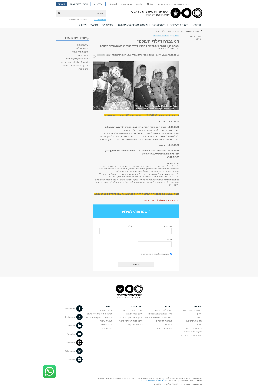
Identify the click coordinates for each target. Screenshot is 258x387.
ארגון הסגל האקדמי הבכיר (130, 317)
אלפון (199, 314)
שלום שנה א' (82, 45)
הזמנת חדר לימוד (80, 52)
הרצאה (176, 35)
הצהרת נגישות (106, 321)
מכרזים (199, 324)
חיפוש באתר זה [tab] (100, 20)
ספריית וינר (107, 25)
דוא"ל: (130, 226)
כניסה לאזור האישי (164, 328)
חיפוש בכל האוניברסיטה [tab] (78, 20)
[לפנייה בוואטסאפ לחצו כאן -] (49, 371)
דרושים (199, 317)
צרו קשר (94, 25)
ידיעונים (168, 324)
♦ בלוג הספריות (126, 4)
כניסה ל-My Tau (135, 324)
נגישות (109, 306)
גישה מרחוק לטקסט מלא (77, 58)
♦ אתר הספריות (164, 4)
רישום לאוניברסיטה (163, 310)
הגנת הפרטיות (106, 324)
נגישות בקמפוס (105, 310)
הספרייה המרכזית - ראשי (189, 31)
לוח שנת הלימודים (164, 321)
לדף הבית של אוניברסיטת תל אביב (201, 31)
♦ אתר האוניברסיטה (181, 4)
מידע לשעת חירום (194, 328)
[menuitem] (181, 4)
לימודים (168, 306)
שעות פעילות (82, 48)
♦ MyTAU (150, 4)
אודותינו (197, 25)
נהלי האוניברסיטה (194, 321)
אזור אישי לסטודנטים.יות (79, 4)
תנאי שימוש (107, 328)
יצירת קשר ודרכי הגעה (192, 310)
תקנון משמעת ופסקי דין (191, 335)
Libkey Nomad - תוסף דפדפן (74, 62)
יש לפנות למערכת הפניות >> (154, 380)
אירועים (82, 25)
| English (113, 4)
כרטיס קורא (83, 69)
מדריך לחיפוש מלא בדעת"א (75, 65)
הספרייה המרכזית (161, 35)
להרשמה (61, 4)
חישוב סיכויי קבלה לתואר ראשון (158, 317)
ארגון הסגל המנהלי (134, 314)
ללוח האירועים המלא (194, 37)
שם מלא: (168, 226)
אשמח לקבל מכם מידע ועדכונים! (154, 254)
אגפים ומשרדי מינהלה (132, 310)
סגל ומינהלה (136, 306)
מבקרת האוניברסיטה (193, 331)
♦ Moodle (139, 4)
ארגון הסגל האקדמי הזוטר (130, 321)
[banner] (129, 14)
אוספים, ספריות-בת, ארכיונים (133, 25)
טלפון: (169, 239)
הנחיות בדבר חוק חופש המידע (99, 317)
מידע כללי (197, 306)
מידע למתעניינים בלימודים (160, 314)
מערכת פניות (98, 4)
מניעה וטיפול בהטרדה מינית (99, 314)
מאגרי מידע (82, 55)
